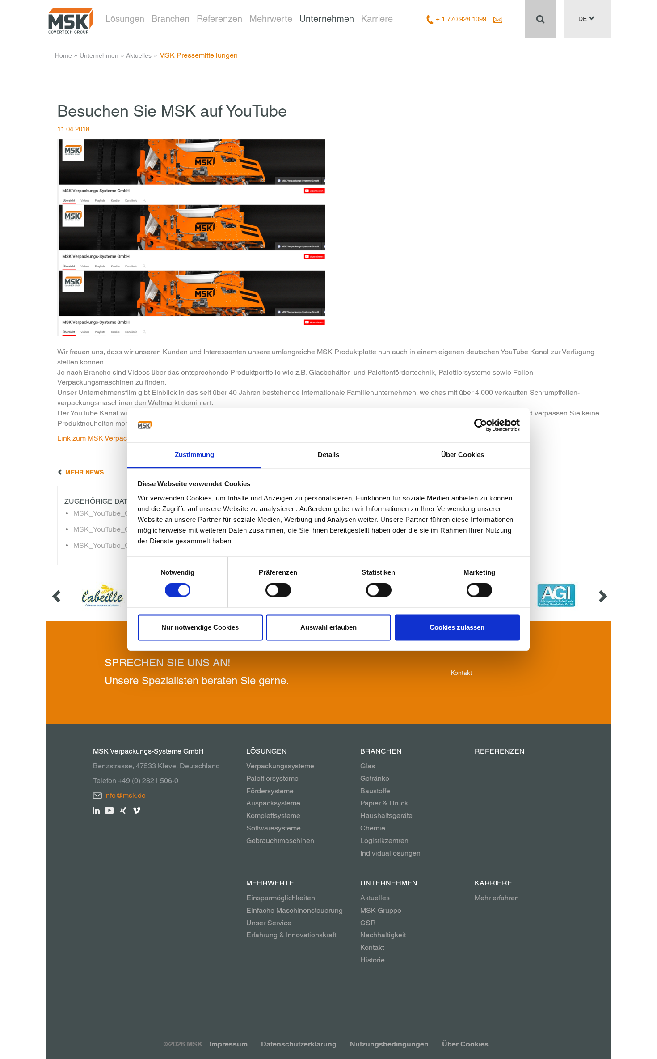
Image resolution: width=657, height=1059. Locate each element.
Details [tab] (329, 454)
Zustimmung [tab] (195, 454)
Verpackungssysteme (280, 766)
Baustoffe (375, 791)
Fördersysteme (270, 791)
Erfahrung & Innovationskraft (291, 935)
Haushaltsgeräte (386, 815)
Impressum (229, 1044)
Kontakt (461, 672)
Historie (372, 960)
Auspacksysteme (273, 803)
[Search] (540, 18)
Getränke (374, 778)
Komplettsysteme (273, 815)
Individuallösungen (390, 853)
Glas (367, 766)
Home (63, 55)
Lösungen (124, 18)
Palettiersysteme (272, 778)
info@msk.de (125, 795)
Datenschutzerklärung (299, 1044)
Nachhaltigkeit (383, 935)
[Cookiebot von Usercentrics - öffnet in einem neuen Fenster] (481, 425)
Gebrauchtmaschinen (280, 840)
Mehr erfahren (497, 898)
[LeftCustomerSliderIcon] (57, 595)
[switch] (278, 590)
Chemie (372, 828)
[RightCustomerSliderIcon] (602, 595)
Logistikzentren (384, 840)
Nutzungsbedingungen (389, 1044)
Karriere (377, 18)
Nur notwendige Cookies (200, 627)
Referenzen (219, 18)
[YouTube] (109, 809)
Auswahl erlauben (328, 627)
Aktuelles (139, 55)
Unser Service (268, 923)
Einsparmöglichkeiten (280, 898)
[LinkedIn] (96, 809)
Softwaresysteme (273, 828)
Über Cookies (465, 1044)
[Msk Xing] (123, 809)
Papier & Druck (384, 803)
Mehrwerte (270, 18)
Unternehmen (326, 18)
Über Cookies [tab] (462, 454)
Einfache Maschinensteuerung (294, 910)
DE (583, 18)
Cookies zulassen (457, 627)
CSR (368, 923)
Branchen (171, 18)
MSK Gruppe (380, 910)
